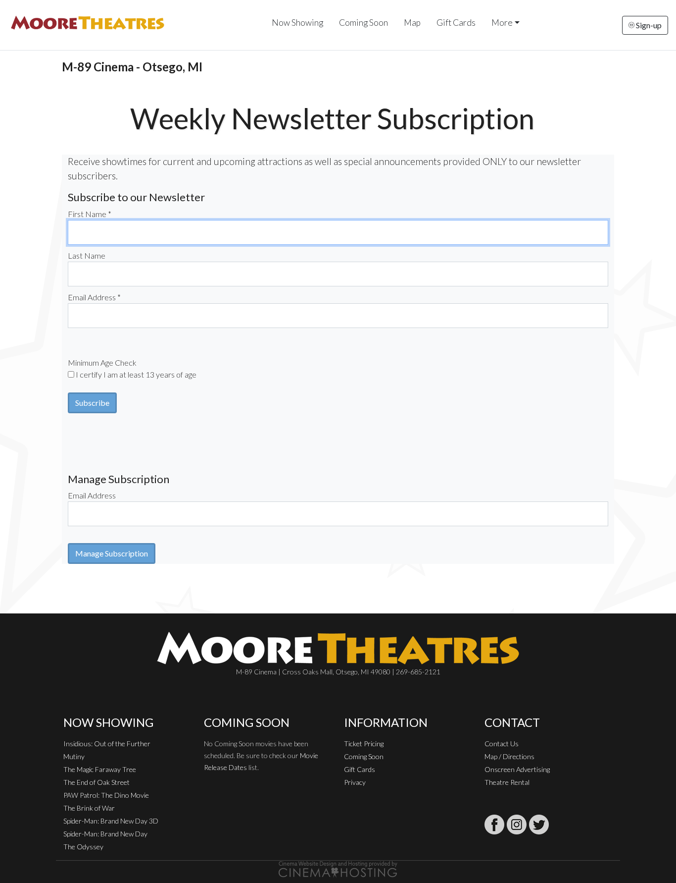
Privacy (355, 782)
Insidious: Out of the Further (106, 743)
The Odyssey (83, 846)
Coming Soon (363, 22)
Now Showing (297, 22)
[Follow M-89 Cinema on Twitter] (539, 824)
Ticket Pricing (364, 743)
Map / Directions (509, 756)
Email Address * (94, 297)
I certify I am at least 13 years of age (136, 374)
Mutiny (74, 756)
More (502, 22)
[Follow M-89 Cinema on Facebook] (494, 824)
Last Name (86, 255)
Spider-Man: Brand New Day (105, 833)
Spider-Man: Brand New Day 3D (110, 821)
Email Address (92, 495)
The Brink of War (89, 808)
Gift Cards (456, 22)
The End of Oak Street (96, 782)
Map (412, 22)
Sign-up (648, 25)
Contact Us (501, 743)
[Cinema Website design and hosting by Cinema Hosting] (338, 868)
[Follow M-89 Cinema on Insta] (517, 824)
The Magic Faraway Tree (99, 769)
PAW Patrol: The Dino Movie (106, 795)
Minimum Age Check (102, 362)
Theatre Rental (507, 782)
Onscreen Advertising (517, 769)
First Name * (89, 214)
